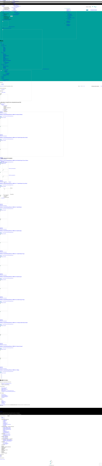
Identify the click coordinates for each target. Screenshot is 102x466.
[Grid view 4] (89, 86)
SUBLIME (68, 25)
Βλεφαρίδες (12, 194)
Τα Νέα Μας (3, 403)
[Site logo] (5, 8)
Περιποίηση (5, 109)
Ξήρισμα (5, 110)
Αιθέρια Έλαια (68, 9)
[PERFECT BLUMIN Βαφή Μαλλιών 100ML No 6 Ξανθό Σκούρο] (4, 218)
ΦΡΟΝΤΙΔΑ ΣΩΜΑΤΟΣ (12, 175)
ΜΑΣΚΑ (4, 421)
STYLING (4, 425)
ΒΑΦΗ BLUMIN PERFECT (7, 428)
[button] (3, 233)
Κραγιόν (5, 196)
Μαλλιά (12, 208)
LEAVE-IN (4, 422)
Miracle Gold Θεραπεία (5, 389)
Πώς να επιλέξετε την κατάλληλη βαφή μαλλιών (8, 390)
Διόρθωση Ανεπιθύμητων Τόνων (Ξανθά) (9, 2)
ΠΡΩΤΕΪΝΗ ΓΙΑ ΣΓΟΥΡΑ (6, 435)
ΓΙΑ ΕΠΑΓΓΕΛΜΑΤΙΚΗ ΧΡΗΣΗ (6, 28)
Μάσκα (5, 108)
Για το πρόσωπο (69, 16)
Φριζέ (4, 4)
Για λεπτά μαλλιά (6, 17)
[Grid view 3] (88, 86)
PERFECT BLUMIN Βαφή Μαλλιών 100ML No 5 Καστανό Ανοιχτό (11, 346)
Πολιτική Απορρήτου (4, 395)
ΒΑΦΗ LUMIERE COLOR (6, 427)
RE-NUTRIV (68, 22)
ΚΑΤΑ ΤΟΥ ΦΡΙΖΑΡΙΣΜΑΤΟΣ (6, 11)
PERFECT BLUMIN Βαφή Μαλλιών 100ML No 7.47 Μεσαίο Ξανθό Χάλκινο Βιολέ (14, 322)
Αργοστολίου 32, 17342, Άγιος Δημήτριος (6, 383)
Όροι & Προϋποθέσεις (4, 396)
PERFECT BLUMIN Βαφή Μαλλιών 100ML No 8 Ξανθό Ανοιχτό (11, 276)
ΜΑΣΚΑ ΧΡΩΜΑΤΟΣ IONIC (7, 429)
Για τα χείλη (68, 18)
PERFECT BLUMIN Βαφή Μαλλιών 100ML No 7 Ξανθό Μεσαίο (11, 207)
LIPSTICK (69, 19)
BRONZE (68, 24)
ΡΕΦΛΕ (4, 430)
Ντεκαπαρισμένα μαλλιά (7, 1)
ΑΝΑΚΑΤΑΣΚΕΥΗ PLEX (6, 434)
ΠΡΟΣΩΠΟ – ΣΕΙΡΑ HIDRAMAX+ (8, 440)
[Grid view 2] (86, 86)
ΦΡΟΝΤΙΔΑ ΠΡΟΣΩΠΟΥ (12, 168)
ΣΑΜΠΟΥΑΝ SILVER (6, 431)
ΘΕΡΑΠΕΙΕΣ (5, 423)
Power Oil (5, 14)
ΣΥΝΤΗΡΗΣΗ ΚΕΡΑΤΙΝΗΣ (7, 424)
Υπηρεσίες (3, 402)
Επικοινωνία (3, 401)
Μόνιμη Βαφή (9, 208)
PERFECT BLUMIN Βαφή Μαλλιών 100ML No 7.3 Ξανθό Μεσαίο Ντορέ (12, 253)
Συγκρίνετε (3, 452)
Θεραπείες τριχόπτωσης (7, 107)
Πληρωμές (3, 397)
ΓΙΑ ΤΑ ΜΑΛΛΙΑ (4, 105)
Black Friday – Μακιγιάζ (71, 17)
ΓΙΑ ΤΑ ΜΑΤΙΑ (5, 442)
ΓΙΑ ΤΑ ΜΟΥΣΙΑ (5, 438)
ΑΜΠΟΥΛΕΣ (4, 15)
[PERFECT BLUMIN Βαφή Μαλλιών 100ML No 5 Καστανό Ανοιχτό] (4, 333)
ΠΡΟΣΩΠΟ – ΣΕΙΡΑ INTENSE (7, 439)
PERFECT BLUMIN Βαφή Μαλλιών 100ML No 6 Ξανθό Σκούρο (11, 230)
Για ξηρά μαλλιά (6, 9)
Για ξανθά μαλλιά (6, 18)
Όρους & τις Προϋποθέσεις (17, 414)
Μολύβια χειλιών (6, 197)
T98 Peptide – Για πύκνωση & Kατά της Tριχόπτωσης (8, 391)
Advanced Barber (4, 388)
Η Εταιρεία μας (3, 394)
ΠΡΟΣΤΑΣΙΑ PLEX (5, 432)
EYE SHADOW (70, 15)
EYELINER (70, 14)
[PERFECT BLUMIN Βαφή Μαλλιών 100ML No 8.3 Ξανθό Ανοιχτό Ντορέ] (4, 287)
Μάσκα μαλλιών (69, 10)
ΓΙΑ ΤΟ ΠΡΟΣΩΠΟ (5, 443)
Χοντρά (5, 3)
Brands (2, 400)
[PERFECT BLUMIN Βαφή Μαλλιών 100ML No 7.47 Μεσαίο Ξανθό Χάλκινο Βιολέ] (4, 310)
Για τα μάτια (5, 195)
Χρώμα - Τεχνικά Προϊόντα (3, 208)
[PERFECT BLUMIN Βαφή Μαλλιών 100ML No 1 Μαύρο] (4, 357)
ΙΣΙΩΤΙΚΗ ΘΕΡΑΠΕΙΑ (11, 26)
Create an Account (2, 459)
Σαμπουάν (5, 106)
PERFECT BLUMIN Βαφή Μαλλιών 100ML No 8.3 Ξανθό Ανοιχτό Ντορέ (12, 299)
